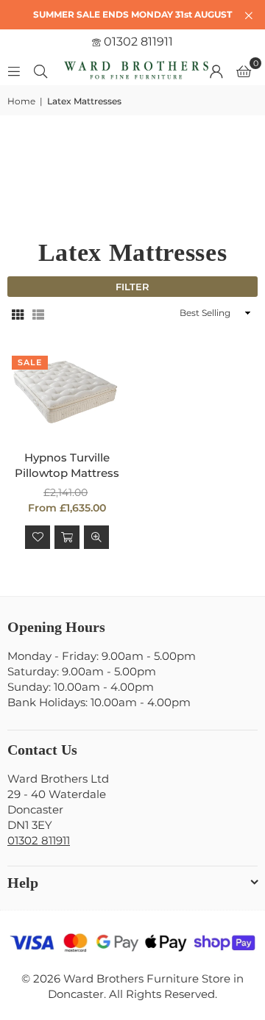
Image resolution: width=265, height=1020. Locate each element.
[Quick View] (96, 537)
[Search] (40, 70)
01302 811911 (137, 42)
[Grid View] (17, 313)
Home (21, 101)
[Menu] (14, 70)
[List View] (38, 313)
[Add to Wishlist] (37, 537)
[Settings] (216, 70)
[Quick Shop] (67, 537)
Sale (30, 362)
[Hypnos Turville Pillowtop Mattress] (67, 393)
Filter (132, 286)
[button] (244, 70)
